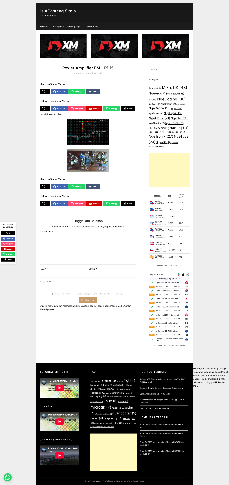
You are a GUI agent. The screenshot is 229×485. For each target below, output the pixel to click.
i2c (109, 397)
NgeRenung (176, 128)
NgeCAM (153, 100)
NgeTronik (161, 136)
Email (93, 269)
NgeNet (179, 118)
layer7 (96, 402)
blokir (108, 385)
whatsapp (79, 91)
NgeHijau (173, 113)
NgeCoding (171, 99)
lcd (101, 402)
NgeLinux (159, 118)
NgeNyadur (157, 123)
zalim (111, 427)
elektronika (97, 392)
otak (124, 408)
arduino (109, 380)
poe (104, 414)
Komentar (46, 231)
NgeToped (155, 132)
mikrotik (100, 407)
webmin (96, 427)
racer (96, 418)
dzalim (127, 389)
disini (59, 114)
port (109, 414)
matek (123, 401)
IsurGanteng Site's (58, 10)
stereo (108, 423)
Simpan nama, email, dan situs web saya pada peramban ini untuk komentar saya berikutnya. (88, 294)
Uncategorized (156, 146)
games (129, 393)
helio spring (98, 396)
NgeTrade (168, 132)
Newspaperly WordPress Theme (130, 481)
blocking (96, 385)
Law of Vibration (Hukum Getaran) (154, 408)
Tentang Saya (74, 26)
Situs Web (45, 281)
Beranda (44, 26)
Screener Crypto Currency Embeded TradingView (161, 388)
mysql (117, 407)
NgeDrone (160, 108)
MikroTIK (174, 87)
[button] (8, 477)
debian (95, 389)
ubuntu (128, 423)
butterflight (120, 385)
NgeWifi (163, 142)
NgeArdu (159, 93)
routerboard (99, 423)
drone (112, 389)
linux (111, 401)
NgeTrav (180, 132)
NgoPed (174, 143)
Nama (44, 269)
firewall (119, 392)
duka (121, 389)
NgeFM (176, 108)
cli (130, 385)
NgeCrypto (154, 104)
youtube (96, 108)
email (95, 91)
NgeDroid (180, 104)
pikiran (98, 414)
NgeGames (156, 113)
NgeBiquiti (176, 93)
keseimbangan (117, 397)
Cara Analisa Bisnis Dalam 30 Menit (155, 394)
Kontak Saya (92, 26)
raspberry (113, 418)
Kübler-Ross (129, 397)
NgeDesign (168, 104)
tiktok (129, 108)
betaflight (126, 380)
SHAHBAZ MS (146, 442)
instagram (79, 108)
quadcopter (124, 413)
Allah (99, 381)
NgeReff (159, 128)
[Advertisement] (169, 170)
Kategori (57, 26)
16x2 (93, 381)
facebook (61, 91)
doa (103, 389)
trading (116, 423)
